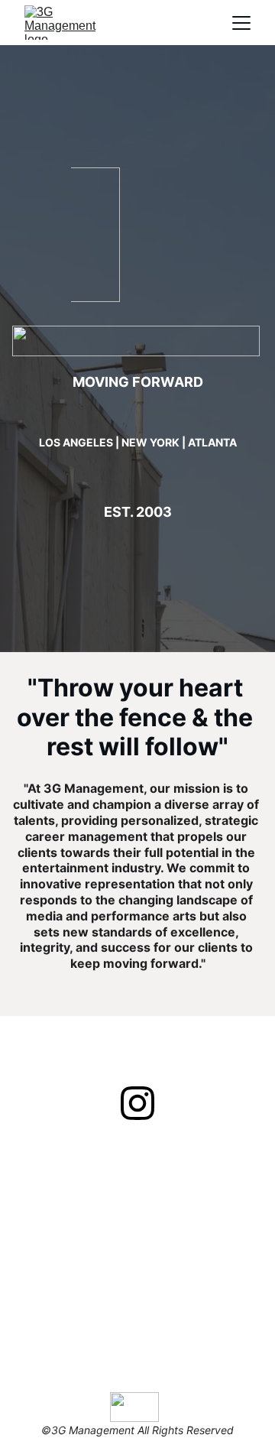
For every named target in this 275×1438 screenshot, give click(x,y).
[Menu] (241, 23)
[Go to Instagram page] (137, 1103)
